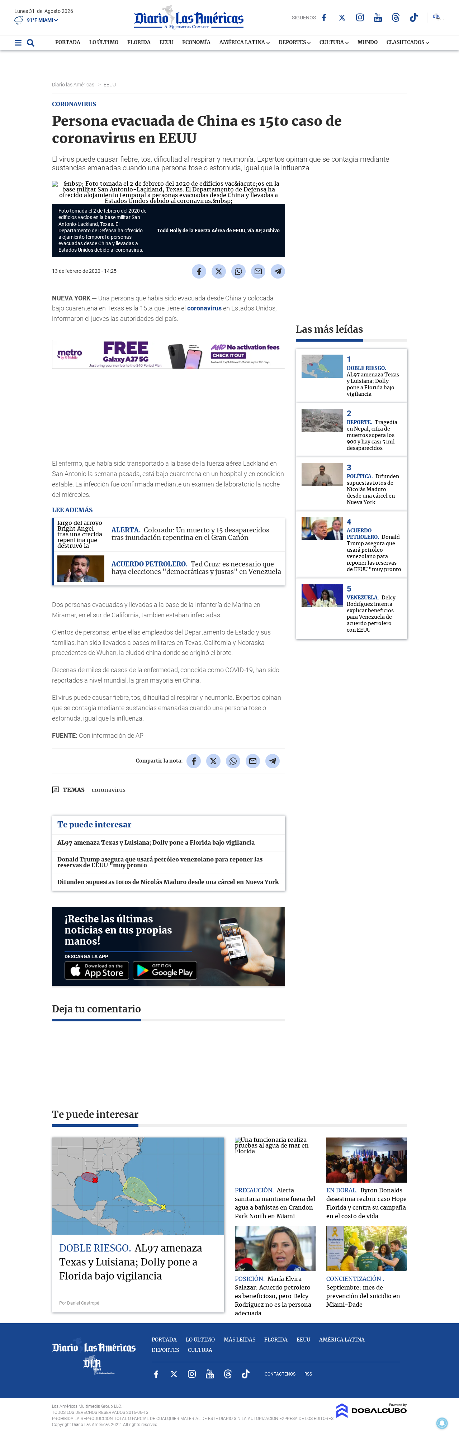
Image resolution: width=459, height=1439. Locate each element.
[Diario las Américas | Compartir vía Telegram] (278, 271)
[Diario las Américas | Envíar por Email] (258, 271)
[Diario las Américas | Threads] (395, 17)
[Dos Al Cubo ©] (371, 1416)
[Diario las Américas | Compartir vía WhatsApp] (238, 271)
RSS (308, 1374)
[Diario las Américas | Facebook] (324, 17)
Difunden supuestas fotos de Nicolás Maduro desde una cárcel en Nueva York (168, 882)
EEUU (166, 42)
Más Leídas (239, 1340)
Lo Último (103, 42)
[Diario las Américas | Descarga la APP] (99, 971)
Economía (196, 42)
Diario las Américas (73, 84)
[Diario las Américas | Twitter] (341, 17)
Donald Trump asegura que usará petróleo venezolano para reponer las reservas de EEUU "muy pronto (159, 862)
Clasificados (406, 42)
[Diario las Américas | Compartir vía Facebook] (199, 271)
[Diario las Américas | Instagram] (359, 17)
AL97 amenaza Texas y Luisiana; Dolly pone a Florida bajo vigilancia (156, 843)
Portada (67, 42)
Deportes (293, 42)
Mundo (368, 42)
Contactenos (280, 1374)
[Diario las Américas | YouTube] (377, 17)
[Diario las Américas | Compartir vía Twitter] (219, 271)
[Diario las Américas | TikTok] (413, 17)
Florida (139, 42)
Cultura (332, 42)
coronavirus (204, 308)
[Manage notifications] (442, 1423)
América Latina (242, 42)
